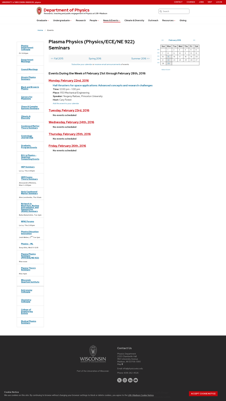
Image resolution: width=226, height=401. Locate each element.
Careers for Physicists (26, 98)
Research (81, 20)
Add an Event (166, 69)
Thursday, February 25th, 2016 (70, 134)
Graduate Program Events (29, 146)
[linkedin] (130, 380)
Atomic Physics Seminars (28, 78)
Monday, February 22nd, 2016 (69, 81)
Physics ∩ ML (27, 244)
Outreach (153, 20)
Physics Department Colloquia (27, 47)
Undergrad (61, 20)
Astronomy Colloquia (26, 291)
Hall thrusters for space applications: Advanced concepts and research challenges (102, 85)
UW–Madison (18, 2)
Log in (219, 2)
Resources (168, 20)
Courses (191, 2)
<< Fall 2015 (57, 58)
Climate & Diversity (134, 20)
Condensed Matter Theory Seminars (30, 127)
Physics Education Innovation (30, 232)
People (93, 20)
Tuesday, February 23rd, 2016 (69, 110)
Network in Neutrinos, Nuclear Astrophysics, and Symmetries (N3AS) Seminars (30, 207)
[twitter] (119, 380)
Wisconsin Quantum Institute (30, 281)
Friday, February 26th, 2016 (67, 146)
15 (168, 56)
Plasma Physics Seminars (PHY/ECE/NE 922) (30, 256)
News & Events (110, 20)
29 (168, 63)
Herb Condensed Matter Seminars (29, 192)
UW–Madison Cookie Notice (141, 395)
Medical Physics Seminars (28, 322)
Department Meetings (27, 60)
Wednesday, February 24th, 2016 (71, 122)
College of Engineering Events (27, 311)
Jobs (201, 2)
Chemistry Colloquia (26, 301)
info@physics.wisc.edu (133, 368)
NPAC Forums (27, 221)
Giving (183, 20)
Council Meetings (29, 69)
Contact (178, 2)
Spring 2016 (95, 58)
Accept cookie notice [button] (203, 393)
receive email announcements (107, 64)
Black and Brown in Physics (30, 88)
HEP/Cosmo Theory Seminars (29, 178)
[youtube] (136, 380)
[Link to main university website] (93, 362)
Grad (42, 20)
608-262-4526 (131, 373)
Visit (210, 2)
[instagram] (125, 380)
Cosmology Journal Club (27, 137)
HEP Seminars (28, 167)
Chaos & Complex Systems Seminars (30, 107)
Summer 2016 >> (140, 58)
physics (38, 2)
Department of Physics (66, 10)
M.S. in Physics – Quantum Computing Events (30, 157)
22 (168, 60)
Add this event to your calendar (66, 103)
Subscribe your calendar (82, 64)
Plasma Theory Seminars (28, 269)
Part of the (93, 371)
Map (119, 364)
